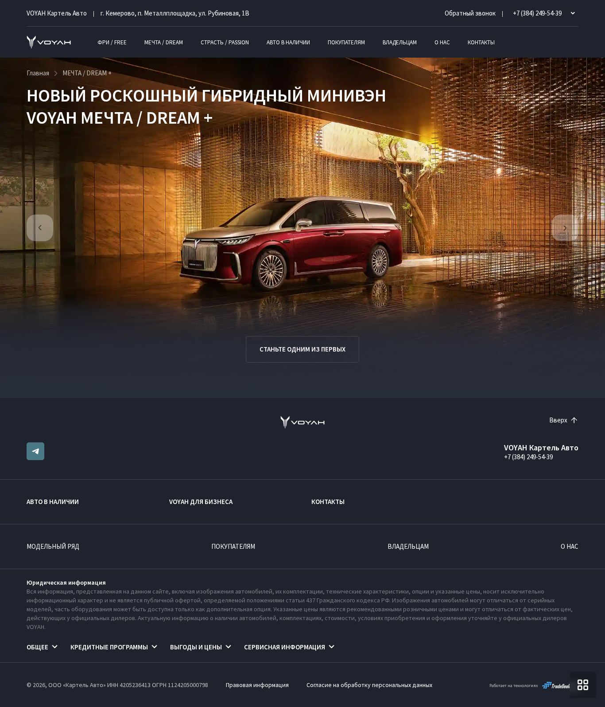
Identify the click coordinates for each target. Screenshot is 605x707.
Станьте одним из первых (302, 349)
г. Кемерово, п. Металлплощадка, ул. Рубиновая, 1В (175, 13)
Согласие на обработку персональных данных (369, 685)
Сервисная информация (284, 647)
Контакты (481, 42)
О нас (442, 42)
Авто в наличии (288, 42)
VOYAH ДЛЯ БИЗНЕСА (201, 501)
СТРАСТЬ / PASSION (225, 42)
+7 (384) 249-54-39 (528, 457)
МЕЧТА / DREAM (163, 42)
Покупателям (346, 42)
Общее (37, 647)
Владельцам (400, 42)
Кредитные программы (109, 647)
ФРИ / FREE (112, 42)
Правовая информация (257, 685)
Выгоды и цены (196, 647)
